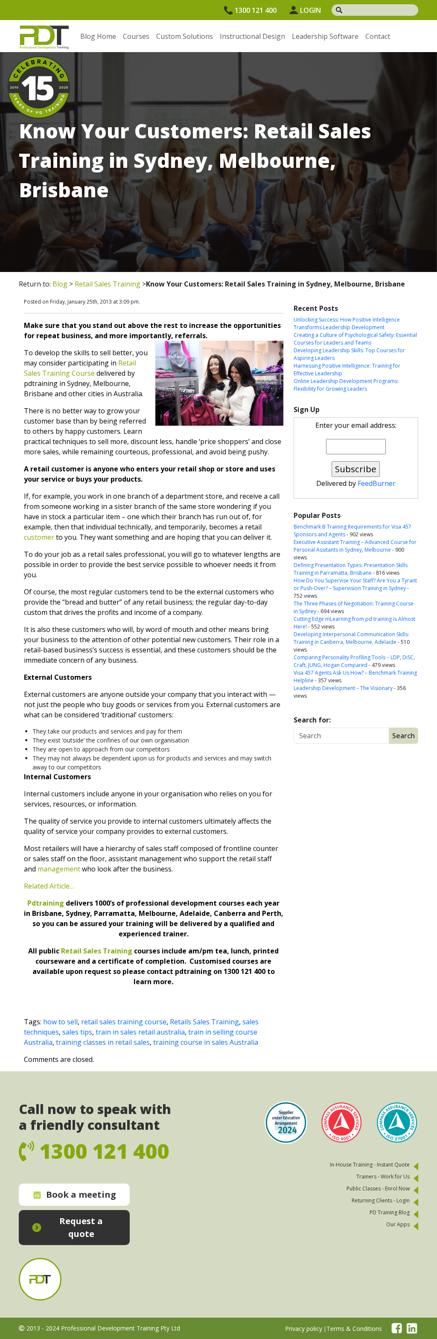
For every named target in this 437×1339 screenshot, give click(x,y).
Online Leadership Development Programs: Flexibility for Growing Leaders (346, 384)
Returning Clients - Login (381, 1200)
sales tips (77, 1032)
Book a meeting (81, 1194)
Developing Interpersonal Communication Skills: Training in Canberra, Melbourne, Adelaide (351, 638)
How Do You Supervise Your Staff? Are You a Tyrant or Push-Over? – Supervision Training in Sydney (355, 584)
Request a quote (81, 1227)
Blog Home (98, 36)
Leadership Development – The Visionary (343, 688)
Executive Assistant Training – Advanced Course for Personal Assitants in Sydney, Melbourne (355, 545)
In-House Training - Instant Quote (370, 1164)
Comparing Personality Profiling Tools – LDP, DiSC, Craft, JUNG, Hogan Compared (354, 661)
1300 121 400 (256, 10)
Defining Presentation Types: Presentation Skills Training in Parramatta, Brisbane (351, 568)
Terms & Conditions (354, 1328)
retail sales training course (123, 1021)
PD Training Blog (390, 1212)
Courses (136, 36)
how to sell (60, 1021)
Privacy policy (303, 1328)
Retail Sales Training (107, 284)
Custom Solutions (184, 36)
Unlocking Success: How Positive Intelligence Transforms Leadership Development (347, 323)
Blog (59, 284)
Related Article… (49, 886)
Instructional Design (252, 36)
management (59, 869)
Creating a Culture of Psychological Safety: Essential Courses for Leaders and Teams (355, 338)
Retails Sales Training (204, 1021)
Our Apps (398, 1224)
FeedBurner (377, 483)
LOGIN (310, 10)
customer (39, 537)
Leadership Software (325, 36)
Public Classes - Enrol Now (378, 1188)
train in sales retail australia (140, 1032)
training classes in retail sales (103, 1042)
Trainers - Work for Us (383, 1176)
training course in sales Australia (205, 1042)
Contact (377, 36)
